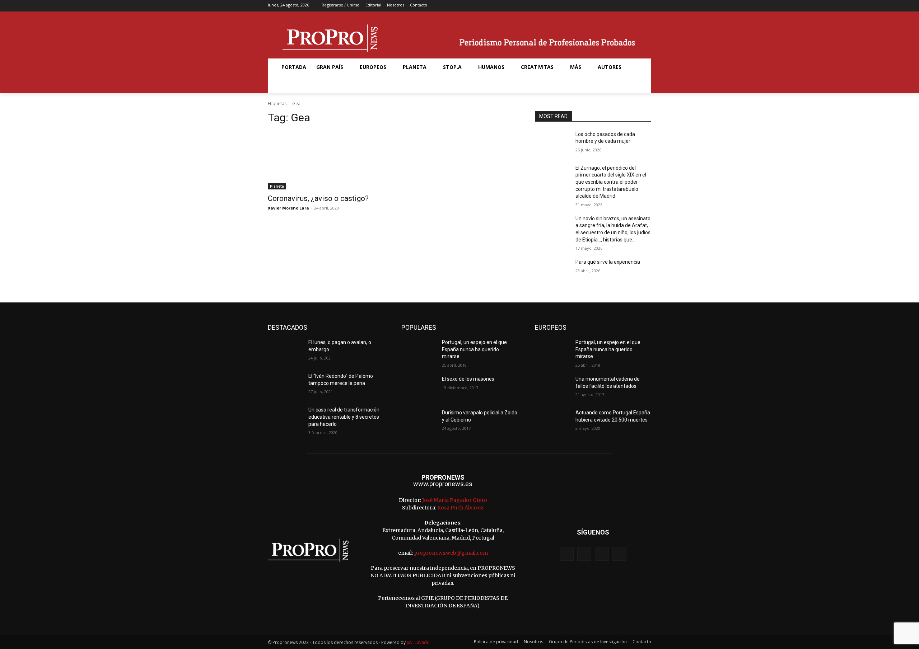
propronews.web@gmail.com (451, 553)
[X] (635, 6)
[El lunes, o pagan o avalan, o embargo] (285, 351)
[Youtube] (646, 6)
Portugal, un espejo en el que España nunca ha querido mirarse (474, 349)
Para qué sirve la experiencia (607, 262)
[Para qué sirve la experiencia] (552, 271)
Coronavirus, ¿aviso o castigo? (318, 198)
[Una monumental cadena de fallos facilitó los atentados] (552, 388)
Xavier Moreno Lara (288, 208)
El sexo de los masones (468, 379)
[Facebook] (612, 6)
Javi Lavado (418, 642)
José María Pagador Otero (454, 500)
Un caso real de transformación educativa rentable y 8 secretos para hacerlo (343, 417)
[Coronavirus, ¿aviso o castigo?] (326, 160)
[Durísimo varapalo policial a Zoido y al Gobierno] (418, 421)
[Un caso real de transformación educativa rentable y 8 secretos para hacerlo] (285, 418)
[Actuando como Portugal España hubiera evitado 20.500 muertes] (552, 421)
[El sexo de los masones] (418, 388)
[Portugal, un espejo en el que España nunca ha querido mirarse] (418, 351)
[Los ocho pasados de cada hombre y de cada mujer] (552, 143)
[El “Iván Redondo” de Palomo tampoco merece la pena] (285, 385)
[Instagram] (624, 6)
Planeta (277, 186)
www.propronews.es (442, 484)
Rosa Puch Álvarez (460, 507)
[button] (285, 84)
